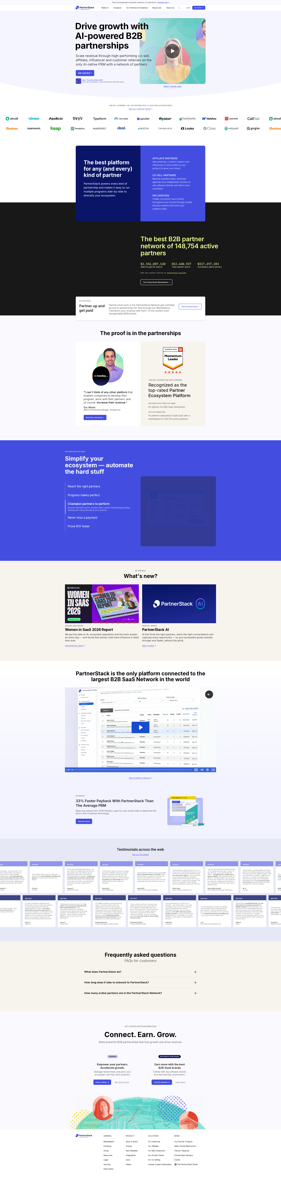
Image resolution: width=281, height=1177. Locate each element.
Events (177, 1160)
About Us (170, 8)
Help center (109, 1169)
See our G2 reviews (140, 855)
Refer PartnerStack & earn (185, 1146)
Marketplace (109, 1142)
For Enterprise (154, 1142)
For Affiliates (153, 1146)
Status (128, 1164)
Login (188, 8)
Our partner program (183, 1142)
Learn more (180, 1082)
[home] (84, 8)
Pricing (129, 1146)
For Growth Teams (156, 1155)
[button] (105, 8)
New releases (132, 1151)
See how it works (122, 1082)
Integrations (131, 1155)
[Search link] (179, 7)
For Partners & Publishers (137, 8)
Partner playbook (181, 1151)
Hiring (106, 1151)
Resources (108, 1155)
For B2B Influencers (156, 1151)
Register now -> (163, 2)
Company (108, 1146)
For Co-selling (154, 1160)
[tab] (99, 486)
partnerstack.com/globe (176, 273)
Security (107, 1164)
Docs (128, 1160)
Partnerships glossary (183, 1155)
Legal (106, 1160)
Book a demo (132, 1142)
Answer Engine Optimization (160, 1164)
